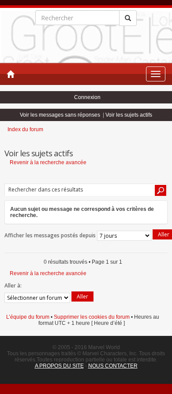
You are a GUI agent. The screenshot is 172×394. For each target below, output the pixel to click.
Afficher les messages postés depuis (50, 235)
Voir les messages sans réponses (60, 115)
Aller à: (13, 285)
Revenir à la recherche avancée (48, 162)
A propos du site (59, 366)
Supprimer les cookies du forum (92, 317)
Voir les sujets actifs (128, 115)
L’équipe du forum (27, 317)
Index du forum (25, 129)
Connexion (87, 97)
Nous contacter (113, 366)
